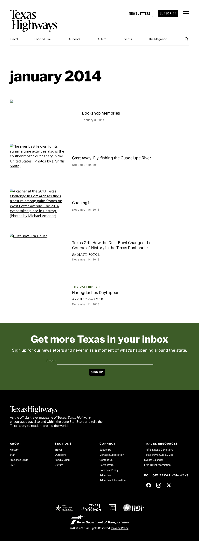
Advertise (105, 475)
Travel (14, 39)
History (14, 449)
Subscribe (168, 13)
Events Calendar (153, 460)
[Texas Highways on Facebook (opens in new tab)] (148, 485)
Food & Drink (42, 39)
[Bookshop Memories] (42, 116)
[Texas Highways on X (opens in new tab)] (168, 485)
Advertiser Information (113, 480)
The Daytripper (86, 287)
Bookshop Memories (101, 113)
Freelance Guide (19, 460)
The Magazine (157, 39)
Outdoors (74, 39)
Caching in (82, 202)
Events (127, 39)
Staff (12, 454)
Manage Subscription (112, 454)
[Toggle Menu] (186, 13)
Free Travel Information (157, 465)
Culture (101, 39)
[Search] (186, 39)
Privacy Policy (119, 528)
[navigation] (186, 13)
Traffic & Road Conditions (158, 449)
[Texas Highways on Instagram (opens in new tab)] (158, 485)
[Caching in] (37, 206)
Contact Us (106, 460)
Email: (51, 361)
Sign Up (97, 372)
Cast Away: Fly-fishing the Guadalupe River (111, 158)
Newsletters (140, 13)
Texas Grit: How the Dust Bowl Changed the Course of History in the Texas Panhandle (112, 245)
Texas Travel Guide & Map (159, 454)
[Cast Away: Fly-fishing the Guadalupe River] (37, 161)
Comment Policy (109, 470)
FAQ (12, 465)
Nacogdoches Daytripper (95, 292)
